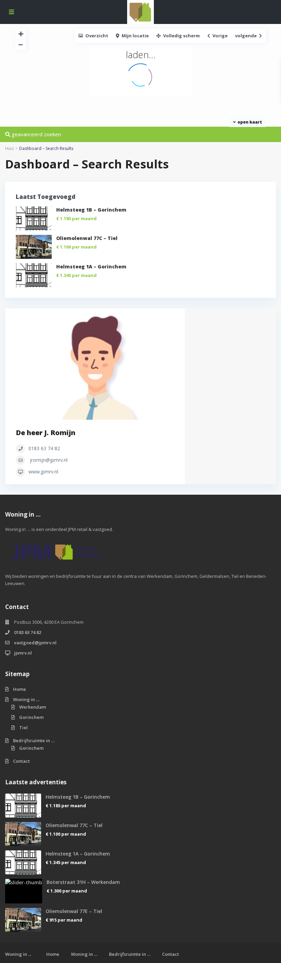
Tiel (23, 727)
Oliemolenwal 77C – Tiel (87, 238)
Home (19, 689)
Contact (21, 761)
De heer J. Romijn (45, 432)
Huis (9, 148)
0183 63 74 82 (44, 448)
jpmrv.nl (23, 653)
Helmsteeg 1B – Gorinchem (91, 209)
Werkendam (32, 707)
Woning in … (26, 699)
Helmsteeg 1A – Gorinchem (91, 266)
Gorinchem (31, 717)
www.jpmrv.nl (43, 471)
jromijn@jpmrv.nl (49, 460)
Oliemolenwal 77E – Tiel (74, 911)
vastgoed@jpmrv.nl (35, 642)
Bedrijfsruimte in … (33, 740)
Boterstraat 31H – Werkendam (83, 882)
